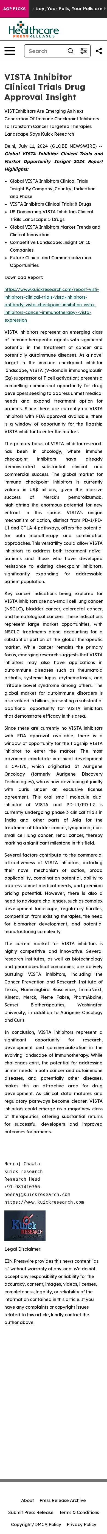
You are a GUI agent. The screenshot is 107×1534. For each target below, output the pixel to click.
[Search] (70, 51)
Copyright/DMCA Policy (36, 1524)
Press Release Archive (63, 1500)
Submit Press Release (31, 1512)
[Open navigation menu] (9, 50)
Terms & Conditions (79, 1512)
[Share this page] (99, 50)
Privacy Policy (81, 1524)
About (27, 1500)
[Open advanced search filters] (83, 51)
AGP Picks (14, 8)
